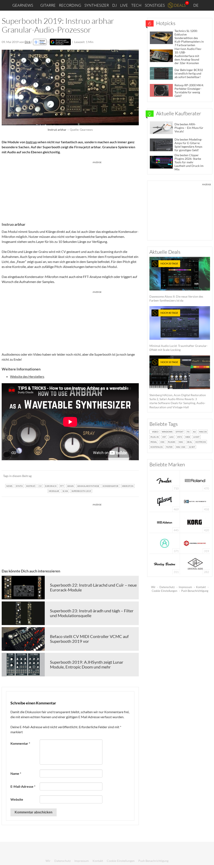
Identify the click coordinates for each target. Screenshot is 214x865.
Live (124, 5)
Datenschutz (167, 587)
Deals (180, 5)
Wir (153, 587)
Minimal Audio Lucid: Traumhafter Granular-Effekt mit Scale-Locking (178, 331)
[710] (164, 480)
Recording (70, 5)
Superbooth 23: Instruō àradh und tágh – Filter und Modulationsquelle (92, 613)
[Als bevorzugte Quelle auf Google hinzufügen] (60, 42)
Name (15, 773)
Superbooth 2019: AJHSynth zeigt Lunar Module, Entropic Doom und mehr (86, 665)
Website (16, 799)
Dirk (28, 42)
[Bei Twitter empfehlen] (130, 476)
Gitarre (48, 5)
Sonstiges (155, 5)
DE (196, 5)
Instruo (31, 142)
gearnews (22, 5)
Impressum (185, 587)
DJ (114, 5)
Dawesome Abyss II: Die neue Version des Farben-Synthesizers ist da (176, 282)
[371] (164, 543)
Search (207, 5)
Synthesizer (96, 5)
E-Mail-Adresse (22, 786)
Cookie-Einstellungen (164, 590)
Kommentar (20, 743)
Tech (136, 5)
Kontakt (201, 587)
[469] (164, 501)
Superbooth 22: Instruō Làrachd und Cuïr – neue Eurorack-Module (93, 587)
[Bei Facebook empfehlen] (114, 476)
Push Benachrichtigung (194, 590)
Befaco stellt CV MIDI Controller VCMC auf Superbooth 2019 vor (89, 639)
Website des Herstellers (27, 376)
